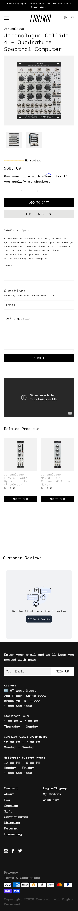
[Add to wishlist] (34, 441)
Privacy (11, 872)
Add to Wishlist (39, 214)
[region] (39, 5)
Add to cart (39, 202)
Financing (13, 834)
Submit (39, 358)
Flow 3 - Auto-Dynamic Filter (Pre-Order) (16, 481)
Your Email (15, 671)
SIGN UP (62, 671)
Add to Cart (20, 498)
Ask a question (18, 318)
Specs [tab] (25, 230)
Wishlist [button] (51, 800)
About (9, 794)
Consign (11, 806)
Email (10, 305)
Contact (11, 788)
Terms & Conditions (22, 878)
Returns (11, 828)
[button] (8, 18)
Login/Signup (55, 788)
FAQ (7, 800)
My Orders (52, 794)
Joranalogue (14, 29)
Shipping (12, 822)
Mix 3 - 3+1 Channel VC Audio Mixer (55, 481)
